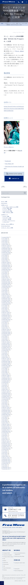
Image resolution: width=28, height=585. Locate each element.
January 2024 (5, 280)
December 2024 (6, 265)
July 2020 (4, 336)
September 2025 (6, 252)
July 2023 (4, 288)
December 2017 (6, 378)
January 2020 (5, 343)
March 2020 (5, 340)
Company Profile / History (8, 556)
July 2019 (4, 351)
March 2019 (5, 357)
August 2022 (5, 304)
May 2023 (4, 291)
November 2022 (6, 300)
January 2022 (5, 313)
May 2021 (4, 325)
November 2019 (6, 346)
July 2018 (4, 368)
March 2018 (5, 373)
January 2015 (5, 425)
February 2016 (5, 407)
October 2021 (5, 318)
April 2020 (5, 339)
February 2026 (6, 245)
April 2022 (5, 309)
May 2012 (4, 464)
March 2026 (5, 244)
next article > (25, 186)
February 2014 (5, 440)
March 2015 (5, 422)
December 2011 (6, 467)
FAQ (4, 558)
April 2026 (5, 242)
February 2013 (5, 457)
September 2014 (6, 431)
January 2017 (5, 392)
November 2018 (6, 362)
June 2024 (5, 273)
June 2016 (4, 401)
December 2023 (6, 281)
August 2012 (5, 463)
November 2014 (6, 428)
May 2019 (4, 354)
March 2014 (5, 439)
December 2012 (6, 459)
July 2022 (4, 305)
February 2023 (6, 295)
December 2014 (6, 426)
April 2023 (5, 293)
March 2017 (5, 389)
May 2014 (4, 436)
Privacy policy (5, 564)
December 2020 (6, 332)
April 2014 (4, 438)
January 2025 (5, 263)
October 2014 (5, 429)
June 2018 (4, 369)
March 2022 (5, 311)
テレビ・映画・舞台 (7, 208)
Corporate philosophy (7, 554)
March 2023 (5, 294)
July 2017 (4, 383)
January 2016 (5, 408)
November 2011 (6, 468)
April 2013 (4, 454)
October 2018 (5, 364)
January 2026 (5, 247)
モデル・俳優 (15, 23)
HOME (2, 23)
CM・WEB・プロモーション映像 (10, 206)
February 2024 (6, 279)
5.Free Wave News (5, 225)
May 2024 (4, 274)
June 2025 (4, 256)
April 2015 (4, 421)
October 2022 (5, 301)
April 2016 (4, 404)
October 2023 (5, 284)
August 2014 (5, 432)
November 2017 (6, 379)
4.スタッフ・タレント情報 (7, 227)
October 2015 (5, 413)
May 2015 (4, 420)
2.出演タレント (8, 23)
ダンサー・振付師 (7, 219)
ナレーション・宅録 (7, 211)
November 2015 (6, 411)
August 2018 (5, 366)
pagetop (2, 583)
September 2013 (6, 447)
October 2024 (5, 267)
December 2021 (6, 315)
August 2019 (5, 350)
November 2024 (6, 266)
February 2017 (5, 390)
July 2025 (4, 255)
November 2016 (6, 394)
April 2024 (5, 276)
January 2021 (5, 330)
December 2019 (6, 344)
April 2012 (4, 466)
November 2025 (6, 249)
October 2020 (5, 334)
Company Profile (6, 553)
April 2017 (4, 387)
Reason (4, 560)
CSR (4, 566)
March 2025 (5, 260)
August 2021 (5, 320)
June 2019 (4, 353)
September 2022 (6, 302)
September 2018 (6, 365)
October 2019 (5, 347)
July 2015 (4, 417)
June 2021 (4, 323)
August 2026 (5, 237)
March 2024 (5, 277)
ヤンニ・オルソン (9, 147)
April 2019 (4, 355)
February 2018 (5, 375)
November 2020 (6, 333)
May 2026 (4, 241)
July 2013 (4, 450)
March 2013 (5, 456)
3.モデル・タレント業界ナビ (7, 224)
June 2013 (4, 452)
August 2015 (5, 415)
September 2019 (6, 348)
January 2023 (5, 297)
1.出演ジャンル (4, 205)
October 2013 (5, 446)
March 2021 (5, 327)
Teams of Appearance (19, 570)
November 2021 (6, 316)
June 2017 (4, 385)
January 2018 (5, 376)
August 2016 (5, 399)
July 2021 (4, 322)
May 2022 (4, 308)
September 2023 (6, 286)
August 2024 (5, 270)
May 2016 (4, 403)
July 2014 (4, 433)
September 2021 (6, 319)
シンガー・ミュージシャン (9, 220)
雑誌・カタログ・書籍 (8, 212)
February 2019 (5, 358)
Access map (5, 562)
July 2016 (4, 400)
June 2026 (4, 240)
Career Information (7, 567)
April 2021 (4, 326)
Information (4, 203)
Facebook (8, 161)
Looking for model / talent (20, 562)
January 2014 (5, 442)
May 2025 (4, 258)
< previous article (3, 186)
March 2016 (5, 406)
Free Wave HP (9, 163)
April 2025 (4, 259)
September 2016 (6, 397)
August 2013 (5, 449)
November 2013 (6, 445)
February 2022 (6, 312)
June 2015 (4, 418)
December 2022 (6, 298)
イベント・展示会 (7, 209)
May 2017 (4, 386)
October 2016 (5, 396)
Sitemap (5, 569)
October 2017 (5, 380)
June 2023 (4, 290)
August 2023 (5, 287)
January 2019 (5, 360)
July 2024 (4, 272)
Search (24, 193)
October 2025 (5, 251)
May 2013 (4, 453)
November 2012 (6, 460)
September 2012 (6, 461)
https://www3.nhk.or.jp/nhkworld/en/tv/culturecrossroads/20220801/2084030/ (14, 108)
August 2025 (5, 253)
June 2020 (5, 337)
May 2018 (4, 371)
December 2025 (6, 248)
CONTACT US (15, 178)
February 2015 (5, 424)
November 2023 (6, 283)
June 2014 (4, 435)
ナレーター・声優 (7, 217)
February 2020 (6, 341)
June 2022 (4, 306)
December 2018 (6, 361)
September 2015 (6, 414)
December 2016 (6, 393)
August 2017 (5, 382)
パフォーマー (6, 222)
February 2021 (5, 329)
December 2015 (6, 410)
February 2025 (6, 262)
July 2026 (4, 238)
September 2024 (6, 269)
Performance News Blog (19, 556)
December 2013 (6, 443)
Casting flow (17, 568)
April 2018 (4, 372)
